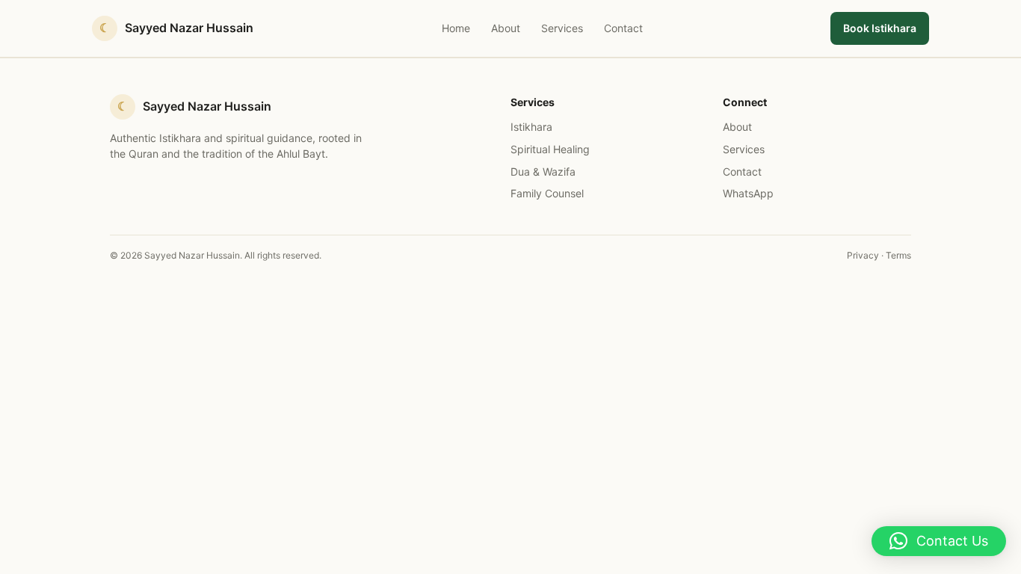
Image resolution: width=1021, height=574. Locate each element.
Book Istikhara (879, 28)
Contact (623, 28)
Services (562, 28)
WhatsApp (748, 193)
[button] (939, 541)
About (505, 28)
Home (456, 28)
